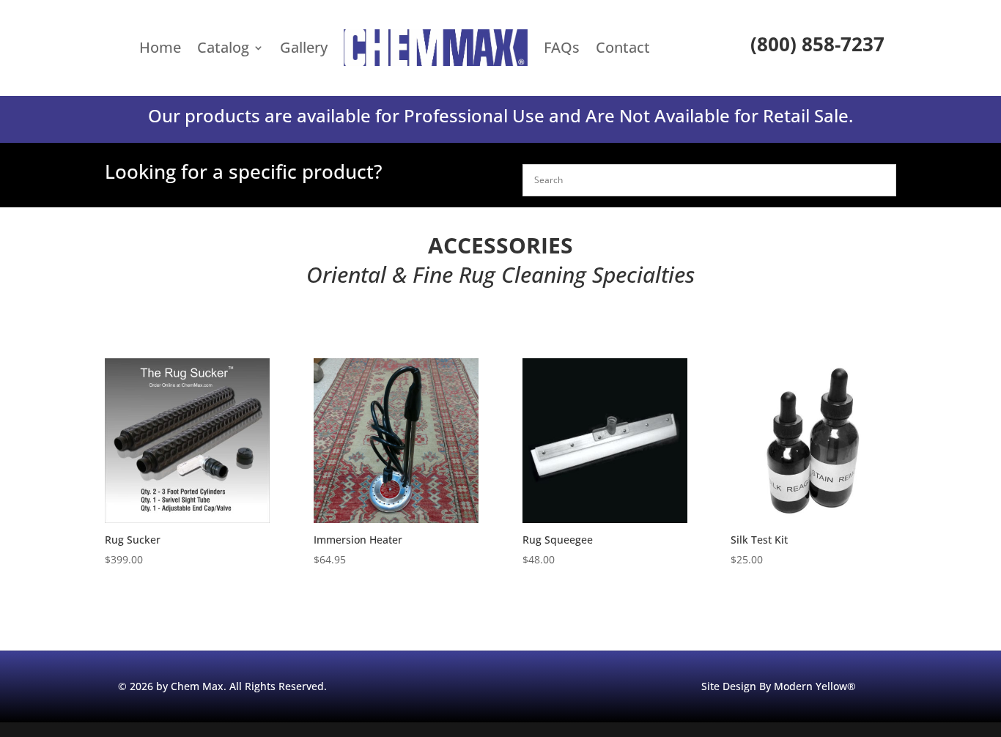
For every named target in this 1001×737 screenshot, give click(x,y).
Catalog (223, 47)
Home (160, 47)
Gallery (304, 47)
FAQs (562, 47)
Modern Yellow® (815, 686)
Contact (623, 47)
